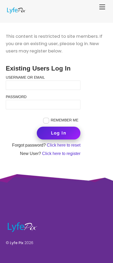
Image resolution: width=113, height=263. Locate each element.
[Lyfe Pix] (16, 12)
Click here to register (61, 153)
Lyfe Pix (16, 242)
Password (16, 97)
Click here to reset (63, 145)
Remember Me (64, 120)
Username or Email (25, 77)
